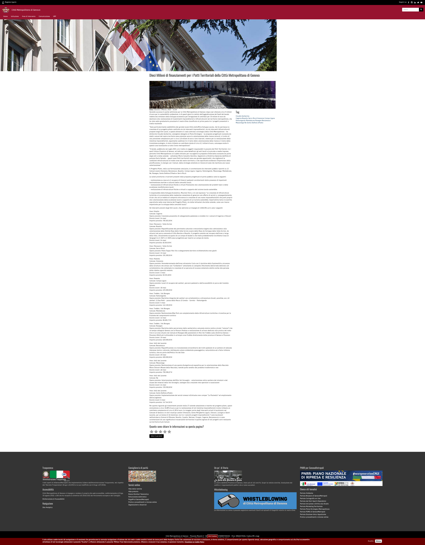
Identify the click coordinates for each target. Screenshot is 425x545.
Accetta (371, 541)
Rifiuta (378, 541)
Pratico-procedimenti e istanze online (142, 502)
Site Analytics (47, 507)
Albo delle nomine (135, 489)
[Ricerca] (421, 9)
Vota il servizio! (156, 436)
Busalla (245, 118)
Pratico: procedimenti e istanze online (314, 517)
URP (54, 16)
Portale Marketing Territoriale (311, 506)
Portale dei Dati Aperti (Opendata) (313, 501)
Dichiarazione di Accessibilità (53, 499)
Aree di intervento (28, 16)
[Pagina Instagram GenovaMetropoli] (411, 2)
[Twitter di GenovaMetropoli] (418, 2)
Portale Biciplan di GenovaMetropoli (313, 496)
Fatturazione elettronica (137, 497)
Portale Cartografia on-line (310, 498)
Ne (245, 123)
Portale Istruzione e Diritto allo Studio (314, 504)
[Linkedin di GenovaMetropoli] (415, 2)
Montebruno (250, 120)
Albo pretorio (133, 491)
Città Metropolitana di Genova (26, 10)
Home (5, 16)
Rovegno (258, 120)
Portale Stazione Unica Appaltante (313, 514)
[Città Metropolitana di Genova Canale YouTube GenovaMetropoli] (421, 2)
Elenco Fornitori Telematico (138, 494)
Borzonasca (266, 120)
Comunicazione (44, 16)
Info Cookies (212, 536)
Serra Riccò (252, 118)
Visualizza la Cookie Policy (194, 542)
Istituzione (15, 16)
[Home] (7, 10)
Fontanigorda (241, 120)
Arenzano (260, 118)
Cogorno (239, 118)
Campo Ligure (270, 118)
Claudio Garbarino (242, 116)
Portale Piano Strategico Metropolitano (314, 509)
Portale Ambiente (306, 493)
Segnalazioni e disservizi (137, 505)
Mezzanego (240, 123)
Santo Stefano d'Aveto (255, 123)
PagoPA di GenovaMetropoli (138, 499)
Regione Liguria (10, 2)
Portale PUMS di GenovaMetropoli (312, 512)
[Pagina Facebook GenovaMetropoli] (408, 2)
